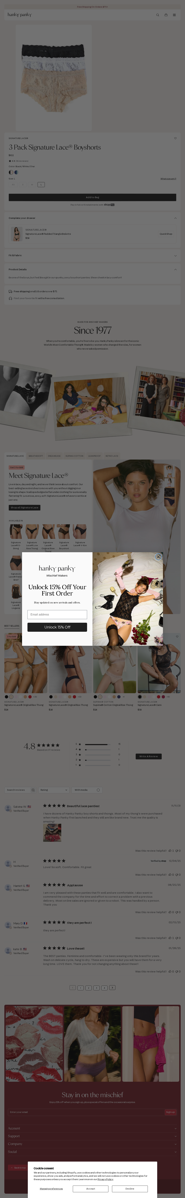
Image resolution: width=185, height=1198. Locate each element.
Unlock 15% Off (57, 627)
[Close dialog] (158, 557)
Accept (90, 1189)
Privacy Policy (105, 1179)
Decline (130, 1189)
